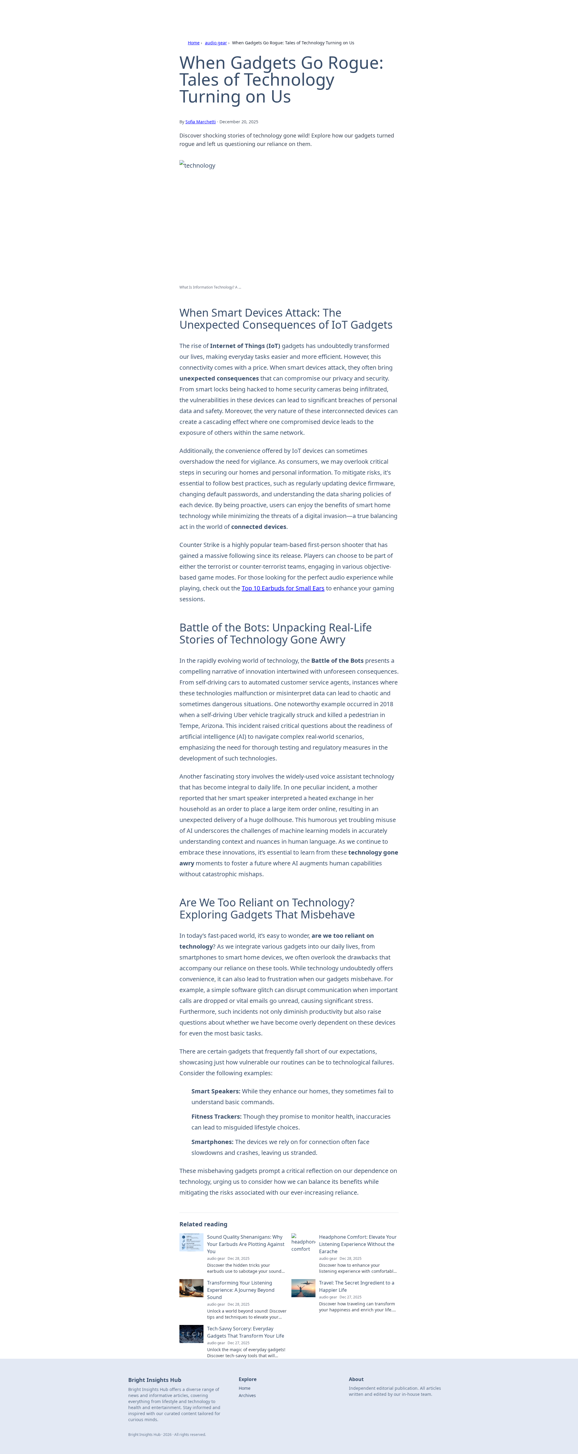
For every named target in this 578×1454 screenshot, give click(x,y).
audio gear (216, 43)
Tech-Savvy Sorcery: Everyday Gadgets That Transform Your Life (245, 1332)
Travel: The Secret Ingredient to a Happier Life (356, 1286)
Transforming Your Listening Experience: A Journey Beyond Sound (241, 1290)
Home (194, 43)
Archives (247, 1395)
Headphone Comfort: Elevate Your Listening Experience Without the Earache (358, 1244)
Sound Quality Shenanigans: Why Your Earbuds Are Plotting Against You (245, 1244)
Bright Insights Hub (200, 12)
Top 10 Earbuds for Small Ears (283, 588)
